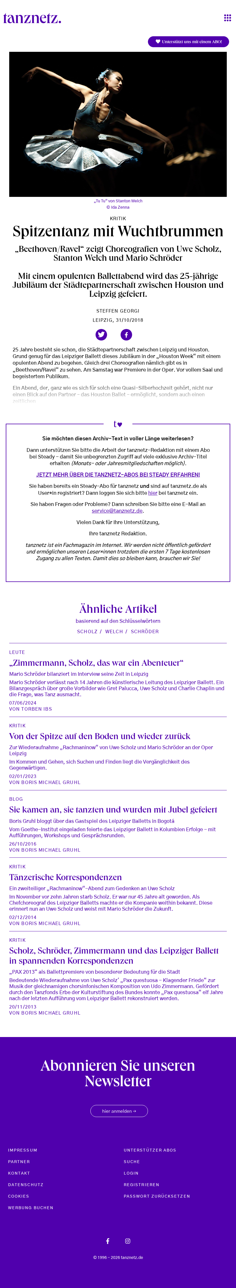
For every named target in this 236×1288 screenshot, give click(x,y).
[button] (101, 334)
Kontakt (19, 1173)
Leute (17, 652)
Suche (132, 1162)
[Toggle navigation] (228, 18)
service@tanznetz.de (117, 511)
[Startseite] (34, 18)
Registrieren (141, 1185)
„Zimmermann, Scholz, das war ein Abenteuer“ (96, 663)
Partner (19, 1162)
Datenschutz (26, 1185)
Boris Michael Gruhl (50, 782)
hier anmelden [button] (119, 1111)
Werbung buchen (31, 1208)
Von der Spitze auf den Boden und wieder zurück (100, 737)
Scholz (87, 631)
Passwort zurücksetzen (157, 1196)
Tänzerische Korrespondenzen (65, 878)
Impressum (22, 1150)
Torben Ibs (36, 709)
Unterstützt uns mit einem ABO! (191, 42)
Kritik (118, 218)
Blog (16, 799)
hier (152, 493)
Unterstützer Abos (150, 1150)
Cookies (19, 1196)
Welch (114, 631)
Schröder (145, 631)
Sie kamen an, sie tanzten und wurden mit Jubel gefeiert (113, 810)
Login (131, 1173)
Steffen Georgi (118, 311)
